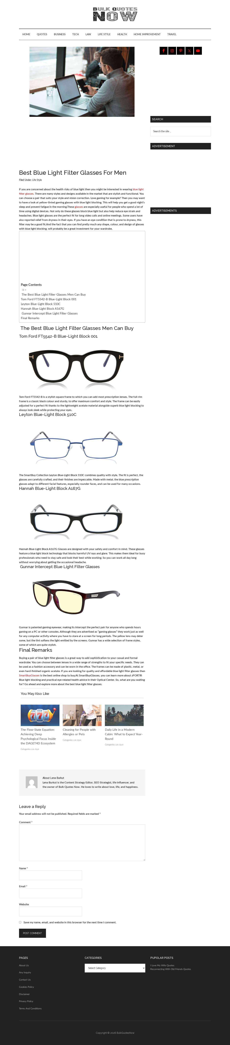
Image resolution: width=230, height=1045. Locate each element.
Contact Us (25, 980)
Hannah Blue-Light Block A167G (42, 308)
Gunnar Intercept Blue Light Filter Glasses (49, 313)
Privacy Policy (26, 1001)
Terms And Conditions (30, 1008)
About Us (24, 965)
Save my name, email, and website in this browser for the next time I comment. (70, 922)
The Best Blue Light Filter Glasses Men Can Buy (53, 294)
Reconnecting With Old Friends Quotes (170, 969)
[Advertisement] (82, 144)
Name (23, 868)
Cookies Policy (26, 987)
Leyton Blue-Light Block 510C (40, 304)
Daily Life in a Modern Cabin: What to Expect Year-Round (124, 734)
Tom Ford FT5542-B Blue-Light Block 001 (48, 299)
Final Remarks (30, 318)
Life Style (37, 180)
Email (23, 886)
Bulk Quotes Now (115, 14)
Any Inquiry (25, 972)
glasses (79, 207)
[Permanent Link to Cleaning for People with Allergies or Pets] (82, 706)
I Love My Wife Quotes (162, 965)
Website (24, 904)
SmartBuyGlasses (29, 675)
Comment (25, 822)
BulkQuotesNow (125, 1033)
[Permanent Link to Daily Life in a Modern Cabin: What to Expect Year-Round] (124, 706)
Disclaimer (24, 994)
